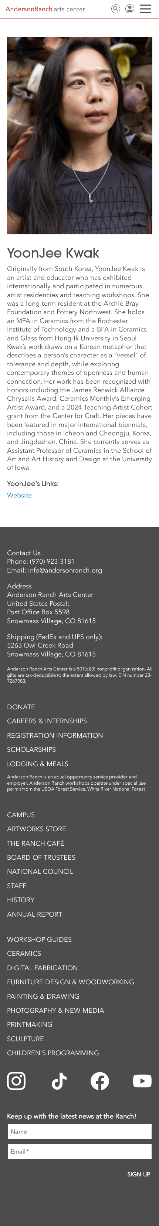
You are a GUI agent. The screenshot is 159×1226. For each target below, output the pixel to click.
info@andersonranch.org (65, 570)
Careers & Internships (47, 721)
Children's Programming (53, 1053)
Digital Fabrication (42, 968)
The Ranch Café (35, 843)
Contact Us (101, 8)
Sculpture (25, 1039)
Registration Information (55, 735)
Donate (21, 707)
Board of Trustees (41, 857)
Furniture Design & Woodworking (70, 982)
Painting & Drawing (43, 996)
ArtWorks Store (36, 829)
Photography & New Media (55, 1010)
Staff (16, 886)
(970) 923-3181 (52, 561)
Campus (21, 815)
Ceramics (24, 954)
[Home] (45, 9)
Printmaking (30, 1024)
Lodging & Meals (37, 764)
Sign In (129, 8)
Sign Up (139, 1174)
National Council (40, 871)
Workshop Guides (39, 939)
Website (19, 495)
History (20, 900)
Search (115, 8)
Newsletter (87, 8)
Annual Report (34, 914)
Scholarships (31, 750)
